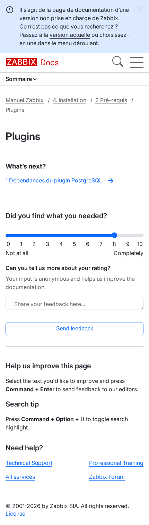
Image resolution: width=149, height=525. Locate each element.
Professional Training (116, 462)
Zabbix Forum (107, 476)
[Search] (117, 62)
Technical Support (29, 462)
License (15, 513)
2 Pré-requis (111, 100)
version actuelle (70, 34)
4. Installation (69, 100)
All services (20, 476)
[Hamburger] (136, 62)
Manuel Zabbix (25, 100)
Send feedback (74, 328)
